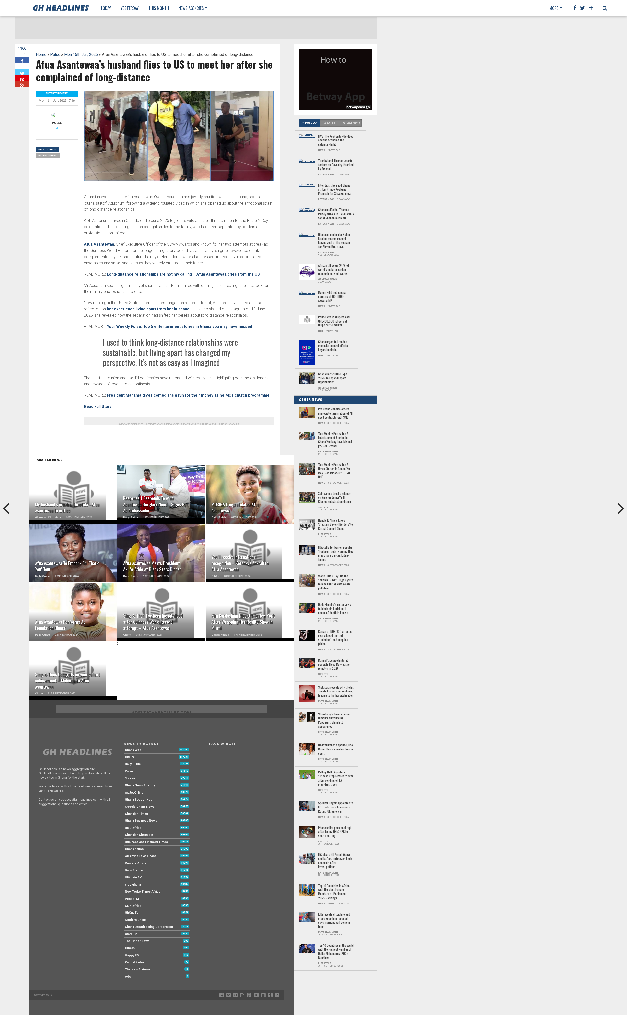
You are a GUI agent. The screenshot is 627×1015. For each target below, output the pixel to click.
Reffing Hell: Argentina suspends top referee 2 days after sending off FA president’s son (335, 778)
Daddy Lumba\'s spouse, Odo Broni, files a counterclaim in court (335, 749)
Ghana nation (134, 849)
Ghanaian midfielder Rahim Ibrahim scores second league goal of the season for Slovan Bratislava (334, 241)
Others (130, 948)
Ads (128, 976)
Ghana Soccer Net (138, 799)
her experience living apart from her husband (148, 309)
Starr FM (131, 934)
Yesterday (130, 8)
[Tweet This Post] (22, 72)
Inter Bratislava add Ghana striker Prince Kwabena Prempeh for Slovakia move (334, 190)
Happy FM (132, 955)
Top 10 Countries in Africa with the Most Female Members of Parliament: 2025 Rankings (334, 892)
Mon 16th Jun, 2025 (81, 54)
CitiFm (129, 757)
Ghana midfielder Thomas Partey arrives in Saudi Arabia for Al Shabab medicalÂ (336, 214)
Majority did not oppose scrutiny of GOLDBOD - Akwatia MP (332, 297)
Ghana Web (133, 750)
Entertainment (48, 155)
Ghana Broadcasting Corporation (149, 927)
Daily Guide (133, 764)
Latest (332, 122)
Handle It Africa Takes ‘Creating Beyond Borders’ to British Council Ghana (335, 525)
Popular (311, 122)
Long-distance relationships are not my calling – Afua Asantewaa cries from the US (183, 274)
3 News (130, 778)
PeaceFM (132, 898)
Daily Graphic (134, 870)
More (553, 8)
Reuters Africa (135, 863)
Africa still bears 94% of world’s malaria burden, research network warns (333, 270)
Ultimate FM (133, 877)
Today (105, 8)
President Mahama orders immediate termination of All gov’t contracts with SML (335, 413)
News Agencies (191, 8)
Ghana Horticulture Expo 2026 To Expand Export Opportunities (332, 378)
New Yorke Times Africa (142, 891)
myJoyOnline (134, 792)
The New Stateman (138, 969)
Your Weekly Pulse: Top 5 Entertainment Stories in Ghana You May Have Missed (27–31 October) (335, 440)
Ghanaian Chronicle (139, 835)
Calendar (353, 122)
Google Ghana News (139, 806)
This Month (158, 8)
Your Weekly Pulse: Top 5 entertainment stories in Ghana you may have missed (179, 326)
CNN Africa (133, 906)
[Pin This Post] (22, 78)
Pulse (55, 54)
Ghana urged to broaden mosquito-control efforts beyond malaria (333, 346)
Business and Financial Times (146, 842)
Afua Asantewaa (99, 244)
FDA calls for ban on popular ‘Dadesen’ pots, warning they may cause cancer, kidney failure (335, 553)
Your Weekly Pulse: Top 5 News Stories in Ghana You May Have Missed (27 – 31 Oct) (334, 471)
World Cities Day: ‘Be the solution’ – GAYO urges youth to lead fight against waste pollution (335, 582)
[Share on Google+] (22, 84)
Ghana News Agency (140, 785)
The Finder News (137, 941)
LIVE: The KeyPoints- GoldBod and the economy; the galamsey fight (335, 140)
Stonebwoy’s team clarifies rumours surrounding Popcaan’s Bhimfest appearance (334, 720)
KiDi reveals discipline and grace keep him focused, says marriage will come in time (334, 920)
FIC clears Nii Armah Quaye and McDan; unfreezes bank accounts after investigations (335, 861)
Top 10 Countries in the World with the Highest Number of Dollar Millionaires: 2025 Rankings (336, 952)
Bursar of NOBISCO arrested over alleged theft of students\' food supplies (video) (335, 638)
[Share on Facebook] (22, 60)
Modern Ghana (135, 920)
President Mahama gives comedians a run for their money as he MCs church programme (188, 395)
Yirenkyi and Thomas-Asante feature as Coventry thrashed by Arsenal (336, 165)
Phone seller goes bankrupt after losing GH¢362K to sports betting (334, 832)
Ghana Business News (141, 820)
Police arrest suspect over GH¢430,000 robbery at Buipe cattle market (334, 321)
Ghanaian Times (136, 814)
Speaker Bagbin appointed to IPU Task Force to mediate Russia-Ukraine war (335, 807)
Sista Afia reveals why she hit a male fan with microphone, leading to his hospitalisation (336, 691)
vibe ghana (133, 884)
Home (41, 54)
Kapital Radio (134, 962)
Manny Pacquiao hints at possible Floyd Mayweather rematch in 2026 (334, 664)
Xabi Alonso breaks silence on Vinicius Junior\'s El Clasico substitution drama (334, 498)
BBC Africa (133, 828)
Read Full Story (97, 406)
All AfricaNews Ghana (140, 856)
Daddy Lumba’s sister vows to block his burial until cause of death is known (334, 609)
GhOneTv (131, 912)
